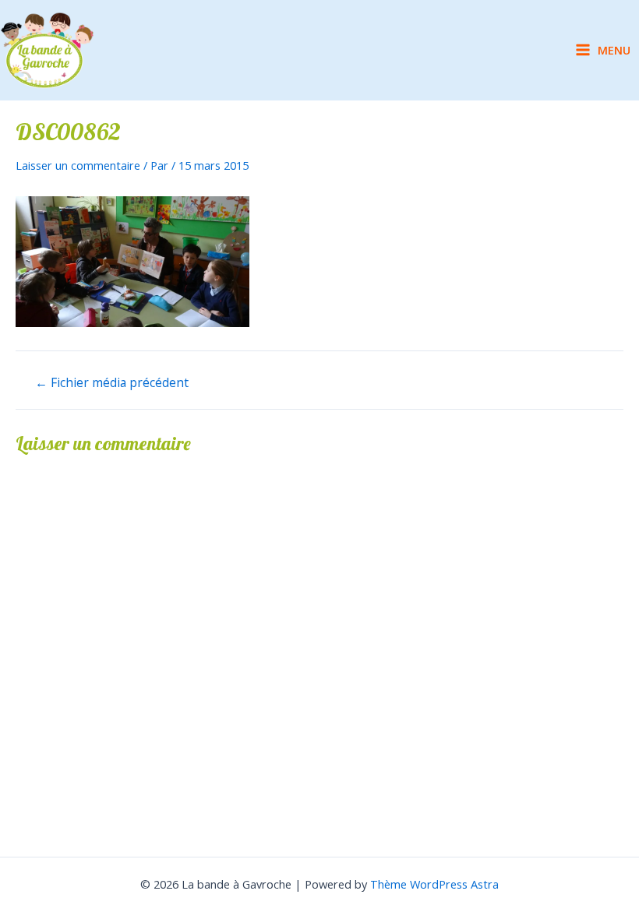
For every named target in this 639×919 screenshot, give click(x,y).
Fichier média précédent (112, 383)
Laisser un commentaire (78, 165)
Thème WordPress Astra (434, 884)
